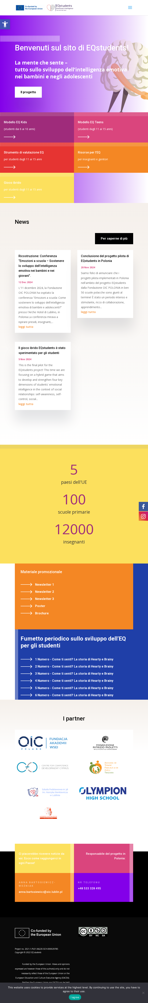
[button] (5, 24)
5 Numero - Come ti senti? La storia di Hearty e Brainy (74, 688)
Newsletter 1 (44, 584)
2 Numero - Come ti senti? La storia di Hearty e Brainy (74, 666)
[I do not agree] (143, 993)
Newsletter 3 (44, 599)
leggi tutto (25, 327)
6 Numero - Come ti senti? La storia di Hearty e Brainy (74, 695)
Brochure (42, 613)
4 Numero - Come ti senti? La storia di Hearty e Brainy (74, 681)
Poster (40, 606)
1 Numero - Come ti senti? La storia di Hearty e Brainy (74, 659)
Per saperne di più (114, 238)
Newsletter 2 (44, 592)
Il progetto (28, 92)
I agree (75, 997)
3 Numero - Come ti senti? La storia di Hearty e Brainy (74, 673)
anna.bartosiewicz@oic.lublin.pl (40, 892)
